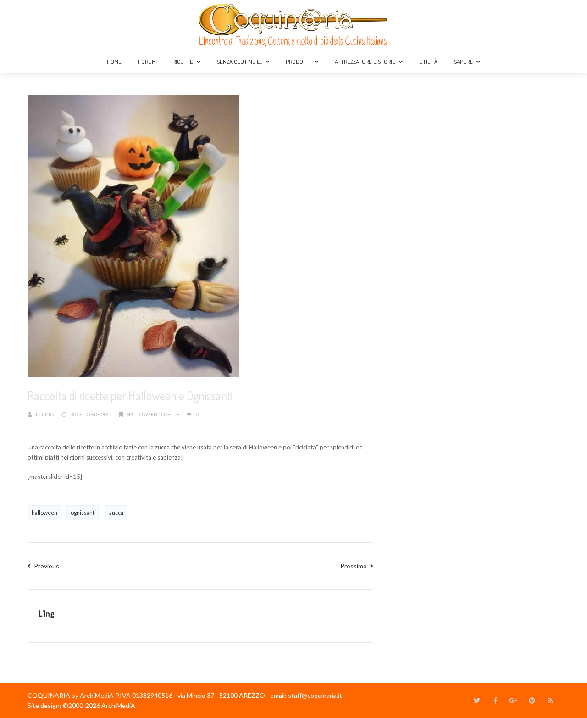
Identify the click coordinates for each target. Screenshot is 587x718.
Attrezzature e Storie (365, 61)
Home (114, 61)
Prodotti (298, 61)
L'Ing (48, 414)
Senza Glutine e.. (239, 61)
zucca (116, 512)
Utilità (428, 61)
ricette (169, 414)
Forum (147, 61)
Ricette (182, 61)
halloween (142, 414)
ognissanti (83, 512)
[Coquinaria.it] (293, 25)
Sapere (463, 61)
